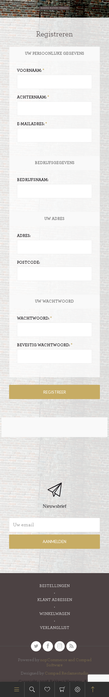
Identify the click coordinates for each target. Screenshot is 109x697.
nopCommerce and (58, 660)
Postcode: (28, 263)
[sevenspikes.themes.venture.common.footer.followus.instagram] (59, 646)
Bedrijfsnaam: (32, 180)
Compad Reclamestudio (66, 673)
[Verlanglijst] (47, 689)
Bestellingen (54, 586)
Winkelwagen (62, 689)
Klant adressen (54, 600)
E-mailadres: (31, 124)
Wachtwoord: (33, 318)
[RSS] (71, 646)
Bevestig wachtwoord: (43, 345)
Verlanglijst (54, 628)
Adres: (24, 236)
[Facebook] (48, 646)
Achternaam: (32, 97)
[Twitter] (36, 646)
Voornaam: (29, 71)
